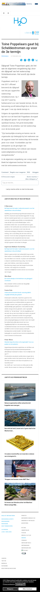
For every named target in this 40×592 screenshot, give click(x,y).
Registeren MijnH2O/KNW (8, 568)
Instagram (4, 566)
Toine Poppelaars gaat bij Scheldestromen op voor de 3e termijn (19, 48)
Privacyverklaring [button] (9, 584)
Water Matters (25, 543)
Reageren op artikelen (27, 520)
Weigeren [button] (10, 589)
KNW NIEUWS (4, 523)
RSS (28, 172)
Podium (23, 533)
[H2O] (20, 21)
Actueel (23, 528)
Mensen (23, 538)
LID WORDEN (4, 529)
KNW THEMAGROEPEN (7, 526)
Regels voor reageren (18, 172)
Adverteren (24, 523)
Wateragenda (25, 545)
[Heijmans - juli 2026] (20, 4)
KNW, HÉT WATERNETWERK (8, 515)
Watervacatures (26, 548)
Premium (24, 540)
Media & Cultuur (26, 535)
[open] (3, 13)
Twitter (3, 561)
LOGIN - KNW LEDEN (6, 532)
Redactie (23, 515)
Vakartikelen (25, 530)
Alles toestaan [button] (27, 589)
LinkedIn (3, 558)
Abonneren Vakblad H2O (28, 518)
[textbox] (20, 182)
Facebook (4, 563)
